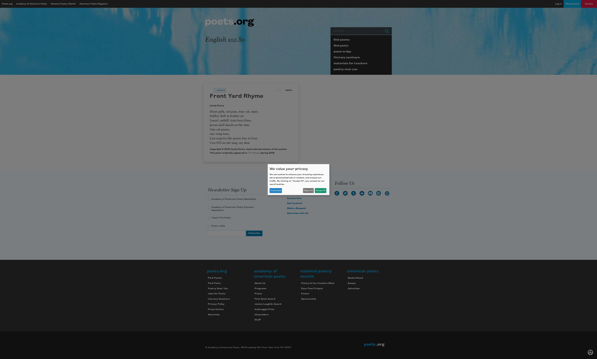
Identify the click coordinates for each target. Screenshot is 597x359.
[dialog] (298, 179)
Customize (276, 190)
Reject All (308, 190)
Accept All (320, 190)
